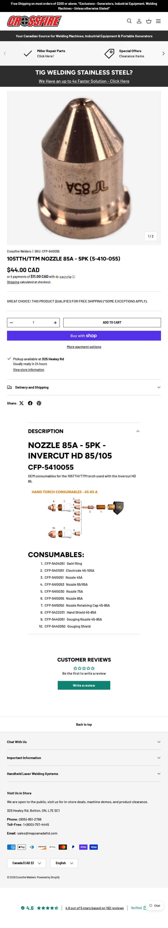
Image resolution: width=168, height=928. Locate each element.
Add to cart (112, 322)
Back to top (84, 724)
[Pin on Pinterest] (39, 403)
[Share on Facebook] (30, 403)
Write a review (84, 685)
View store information (28, 370)
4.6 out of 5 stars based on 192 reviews (94, 908)
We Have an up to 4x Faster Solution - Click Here (84, 81)
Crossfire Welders (19, 251)
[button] (149, 21)
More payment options (84, 347)
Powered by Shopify (48, 877)
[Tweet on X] (21, 403)
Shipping (13, 282)
